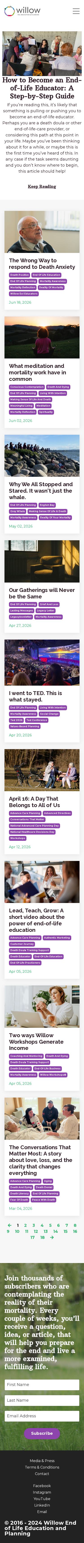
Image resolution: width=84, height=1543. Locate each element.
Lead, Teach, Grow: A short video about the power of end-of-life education (37, 920)
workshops (17, 838)
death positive (19, 274)
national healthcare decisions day (32, 832)
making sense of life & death (47, 511)
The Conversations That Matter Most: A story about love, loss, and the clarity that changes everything (40, 1160)
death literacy (19, 1193)
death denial (44, 1187)
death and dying (58, 387)
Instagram (42, 1492)
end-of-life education (48, 956)
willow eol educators (23, 293)
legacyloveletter (21, 616)
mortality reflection (22, 287)
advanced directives (57, 813)
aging (48, 1181)
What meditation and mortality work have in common (37, 372)
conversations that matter (27, 819)
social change (49, 713)
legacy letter (45, 610)
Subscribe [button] (42, 1433)
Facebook (42, 1486)
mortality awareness (53, 281)
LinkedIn (42, 1505)
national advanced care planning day (34, 825)
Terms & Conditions (42, 1467)
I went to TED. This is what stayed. (35, 696)
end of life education (46, 274)
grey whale (17, 511)
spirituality (46, 412)
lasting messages (21, 610)
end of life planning (23, 281)
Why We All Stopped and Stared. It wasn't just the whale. (41, 490)
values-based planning (24, 726)
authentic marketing (57, 937)
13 (46, 1231)
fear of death (19, 1199)
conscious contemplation (26, 387)
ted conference (36, 720)
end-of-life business (47, 1068)
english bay (47, 505)
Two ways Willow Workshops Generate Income (36, 1041)
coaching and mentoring (26, 1056)
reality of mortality (51, 287)
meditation (43, 405)
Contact (42, 1474)
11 (26, 1231)
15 (65, 1231)
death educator (20, 956)
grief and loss (49, 604)
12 (36, 1231)
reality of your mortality (55, 517)
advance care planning (25, 813)
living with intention (53, 393)
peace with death (43, 1199)
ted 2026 (16, 720)
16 (75, 1231)
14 (55, 1231)
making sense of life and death (30, 399)
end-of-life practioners (25, 962)
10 (17, 1231)
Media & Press (42, 1461)
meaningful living (21, 405)
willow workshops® (53, 1074)
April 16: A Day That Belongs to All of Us (34, 802)
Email (42, 1512)
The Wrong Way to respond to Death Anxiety (42, 263)
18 (42, 1237)
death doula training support (29, 950)
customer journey (22, 944)
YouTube (42, 1499)
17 (32, 1237)
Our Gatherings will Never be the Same (42, 593)
